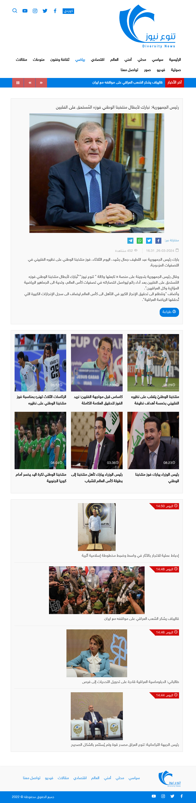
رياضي (80, 60)
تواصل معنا (129, 70)
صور (147, 70)
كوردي (68, 11)
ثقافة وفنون (59, 60)
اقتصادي (97, 60)
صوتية (176, 70)
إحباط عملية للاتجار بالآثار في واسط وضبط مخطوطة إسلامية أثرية (130, 556)
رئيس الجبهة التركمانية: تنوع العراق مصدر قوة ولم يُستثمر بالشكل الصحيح (125, 745)
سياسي (157, 60)
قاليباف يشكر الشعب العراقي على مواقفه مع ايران (141, 619)
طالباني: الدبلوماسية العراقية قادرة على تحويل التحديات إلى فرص (117, 83)
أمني (128, 60)
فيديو (161, 70)
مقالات (21, 60)
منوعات (38, 60)
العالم (114, 60)
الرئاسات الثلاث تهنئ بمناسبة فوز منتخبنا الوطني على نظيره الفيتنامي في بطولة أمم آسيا (41, 403)
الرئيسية (175, 60)
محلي (142, 60)
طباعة (167, 312)
